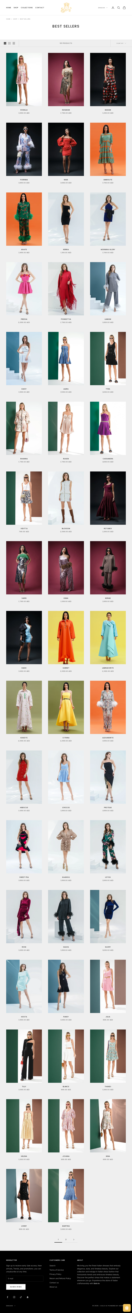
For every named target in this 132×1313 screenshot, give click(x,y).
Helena (24, 1156)
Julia (108, 1017)
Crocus (66, 807)
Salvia (66, 947)
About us (53, 1287)
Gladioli (66, 877)
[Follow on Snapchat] (27, 1297)
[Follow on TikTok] (21, 1297)
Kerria (66, 249)
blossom (66, 528)
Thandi (108, 1086)
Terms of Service (57, 1270)
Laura (66, 389)
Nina (108, 1156)
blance (66, 1086)
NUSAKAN (66, 110)
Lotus (108, 877)
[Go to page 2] (74, 1239)
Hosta (24, 1017)
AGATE (24, 249)
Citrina (66, 738)
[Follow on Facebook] (7, 1297)
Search (52, 1265)
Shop (16, 8)
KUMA (66, 598)
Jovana (66, 1156)
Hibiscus (24, 807)
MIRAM (108, 598)
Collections (27, 8)
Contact (39, 8)
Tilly (24, 1086)
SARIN (24, 598)
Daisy (24, 389)
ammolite (108, 180)
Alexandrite (108, 738)
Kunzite (24, 738)
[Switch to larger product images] (5, 43)
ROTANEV (108, 528)
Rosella (24, 110)
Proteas (108, 807)
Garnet (66, 668)
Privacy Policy (55, 1274)
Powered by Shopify (117, 1306)
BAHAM (108, 110)
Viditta (24, 528)
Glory (108, 947)
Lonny (24, 1226)
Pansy (66, 1017)
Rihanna (24, 459)
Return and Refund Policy (60, 1278)
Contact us (54, 1283)
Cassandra (108, 459)
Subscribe (16, 1287)
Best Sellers (25, 19)
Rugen (66, 459)
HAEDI (24, 668)
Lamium (108, 319)
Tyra (108, 389)
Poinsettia (66, 319)
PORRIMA (24, 180)
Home (8, 8)
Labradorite (108, 668)
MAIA (66, 180)
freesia (24, 319)
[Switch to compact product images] (14, 43)
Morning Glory (108, 249)
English (101, 8)
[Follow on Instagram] (14, 1297)
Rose (24, 947)
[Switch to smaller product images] (9, 43)
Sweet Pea (24, 877)
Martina (66, 1226)
